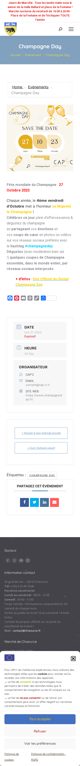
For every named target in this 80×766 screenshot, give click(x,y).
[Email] (54, 502)
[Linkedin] (44, 502)
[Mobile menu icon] (71, 29)
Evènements (38, 87)
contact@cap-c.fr (38, 385)
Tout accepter (40, 719)
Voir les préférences (40, 743)
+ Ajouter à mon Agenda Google (41, 433)
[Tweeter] (34, 502)
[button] (73, 658)
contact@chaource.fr (27, 631)
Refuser (40, 731)
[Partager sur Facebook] (24, 502)
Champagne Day (42, 475)
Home (17, 87)
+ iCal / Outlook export (41, 448)
